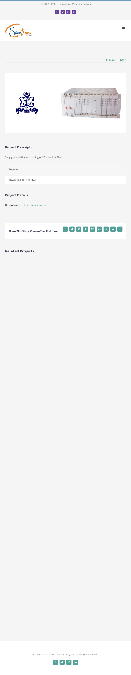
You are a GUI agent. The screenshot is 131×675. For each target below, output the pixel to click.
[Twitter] (63, 12)
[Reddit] (106, 229)
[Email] (119, 229)
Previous (111, 59)
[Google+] (68, 12)
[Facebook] (57, 12)
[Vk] (113, 229)
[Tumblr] (85, 229)
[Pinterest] (78, 229)
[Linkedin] (74, 12)
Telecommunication (35, 205)
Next (121, 59)
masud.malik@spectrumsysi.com (75, 4)
